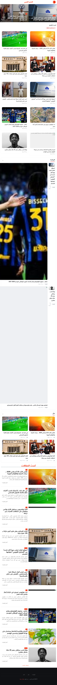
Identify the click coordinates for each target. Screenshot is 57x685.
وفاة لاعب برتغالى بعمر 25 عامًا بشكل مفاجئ (52, 296)
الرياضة (53, 187)
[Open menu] (54, 2)
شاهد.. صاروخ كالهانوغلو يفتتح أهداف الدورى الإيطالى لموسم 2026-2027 (28, 282)
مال (54, 437)
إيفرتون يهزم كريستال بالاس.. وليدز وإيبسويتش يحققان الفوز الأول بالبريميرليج (27, 405)
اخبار (24, 674)
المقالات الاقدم (25, 665)
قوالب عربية (22, 679)
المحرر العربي (28, 2)
